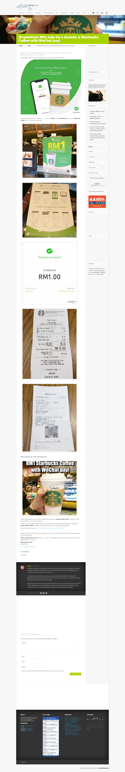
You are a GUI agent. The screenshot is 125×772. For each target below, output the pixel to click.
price (76, 732)
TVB (79, 734)
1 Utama (66, 717)
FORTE (78, 725)
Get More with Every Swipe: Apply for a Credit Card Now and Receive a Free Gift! (97, 128)
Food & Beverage (48, 13)
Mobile (68, 730)
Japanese (67, 728)
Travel (84, 13)
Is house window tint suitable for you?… (50, 750)
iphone (77, 727)
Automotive (30, 13)
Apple (76, 717)
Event (57, 13)
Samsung (77, 733)
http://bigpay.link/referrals (28, 546)
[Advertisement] (70, 6)
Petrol (68, 732)
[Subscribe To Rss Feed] (102, 13)
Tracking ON (55, 755)
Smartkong (30, 728)
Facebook (43, 593)
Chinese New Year (75, 720)
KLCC (72, 728)
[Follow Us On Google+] (106, 13)
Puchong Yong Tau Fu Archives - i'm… (50, 735)
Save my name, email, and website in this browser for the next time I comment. (43, 671)
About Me (23, 762)
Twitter (46, 593)
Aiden (73, 717)
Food (73, 722)
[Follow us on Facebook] (97, 13)
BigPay (43, 537)
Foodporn (68, 724)
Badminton (74, 719)
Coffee (69, 722)
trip (77, 734)
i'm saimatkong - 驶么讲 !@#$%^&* (49, 725)
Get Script (46, 755)
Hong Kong (72, 727)
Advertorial (21, 13)
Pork (74, 732)
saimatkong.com (104, 768)
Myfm (72, 730)
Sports (78, 13)
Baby (70, 719)
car (68, 720)
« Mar (88, 730)
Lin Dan (72, 729)
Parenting (38, 13)
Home (21, 45)
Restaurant (73, 733)
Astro (67, 719)
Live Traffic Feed (50, 718)
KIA (70, 728)
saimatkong (28, 729)
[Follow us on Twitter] (93, 13)
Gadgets (72, 13)
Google (41, 593)
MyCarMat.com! (92, 88)
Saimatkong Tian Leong (27, 726)
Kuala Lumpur (76, 728)
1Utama (70, 717)
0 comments (66, 53)
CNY (66, 722)
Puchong (67, 733)
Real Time (50, 755)
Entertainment (64, 13)
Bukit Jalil (80, 719)
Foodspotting (70, 725)
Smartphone (68, 734)
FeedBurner (101, 185)
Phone (71, 732)
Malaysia (77, 729)
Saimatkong (36, 53)
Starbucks (44, 118)
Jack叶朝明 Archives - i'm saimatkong (50, 721)
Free (81, 725)
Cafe (29, 45)
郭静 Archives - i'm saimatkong (51, 739)
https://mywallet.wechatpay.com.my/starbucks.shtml (50, 528)
